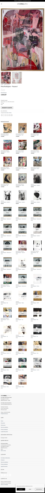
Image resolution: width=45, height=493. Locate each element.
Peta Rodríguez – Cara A (5, 319)
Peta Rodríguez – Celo (34, 353)
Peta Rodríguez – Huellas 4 (35, 235)
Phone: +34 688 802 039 (18, 0)
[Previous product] (4, 90)
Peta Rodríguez (4, 92)
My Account (3, 425)
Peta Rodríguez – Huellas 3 (20, 202)
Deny (30, 489)
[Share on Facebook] (4, 115)
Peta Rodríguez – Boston (35, 168)
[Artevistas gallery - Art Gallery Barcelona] (22, 4)
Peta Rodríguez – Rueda (20, 185)
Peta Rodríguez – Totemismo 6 (21, 218)
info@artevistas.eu (27, 0)
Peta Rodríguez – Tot (4, 336)
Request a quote (7, 107)
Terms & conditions (4, 427)
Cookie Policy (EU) (4, 431)
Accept (21, 489)
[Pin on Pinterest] (10, 115)
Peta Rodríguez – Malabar (5, 151)
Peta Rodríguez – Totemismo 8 (21, 286)
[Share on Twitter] (6, 115)
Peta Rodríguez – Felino (5, 369)
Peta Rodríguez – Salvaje (35, 151)
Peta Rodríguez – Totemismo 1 (21, 235)
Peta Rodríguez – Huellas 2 (35, 202)
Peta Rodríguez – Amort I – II (6, 353)
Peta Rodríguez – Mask (5, 386)
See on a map (3, 450)
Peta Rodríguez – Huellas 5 (5, 202)
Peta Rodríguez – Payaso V (20, 252)
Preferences (39, 489)
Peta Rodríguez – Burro (20, 151)
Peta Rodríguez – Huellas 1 (20, 269)
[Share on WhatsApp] (2, 115)
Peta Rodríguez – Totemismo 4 (6, 252)
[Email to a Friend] (8, 115)
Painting (10, 112)
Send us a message (4, 484)
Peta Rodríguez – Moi (34, 319)
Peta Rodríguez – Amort (20, 336)
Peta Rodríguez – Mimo (20, 369)
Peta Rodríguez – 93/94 (35, 302)
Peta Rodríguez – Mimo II (5, 168)
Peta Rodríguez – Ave (4, 185)
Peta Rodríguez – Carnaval (5, 286)
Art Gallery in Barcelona (5, 457)
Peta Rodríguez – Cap (19, 319)
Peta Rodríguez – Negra (20, 302)
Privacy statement (4, 429)
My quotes (3, 423)
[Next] (42, 39)
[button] (1, 4)
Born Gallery (7, 84)
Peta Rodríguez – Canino (35, 369)
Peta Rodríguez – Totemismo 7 (6, 218)
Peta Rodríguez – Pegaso (20, 386)
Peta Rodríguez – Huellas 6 (35, 185)
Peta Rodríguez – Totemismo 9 (36, 218)
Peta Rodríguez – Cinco (20, 353)
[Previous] (3, 39)
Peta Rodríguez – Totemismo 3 (6, 269)
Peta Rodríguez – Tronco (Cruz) (21, 168)
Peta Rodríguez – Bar (4, 302)
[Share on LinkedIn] (12, 115)
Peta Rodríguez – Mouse (35, 286)
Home (2, 84)
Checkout (2, 459)
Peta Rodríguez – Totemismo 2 (6, 235)
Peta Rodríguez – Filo (34, 252)
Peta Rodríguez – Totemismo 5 (36, 269)
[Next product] (2, 90)
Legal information (4, 466)
